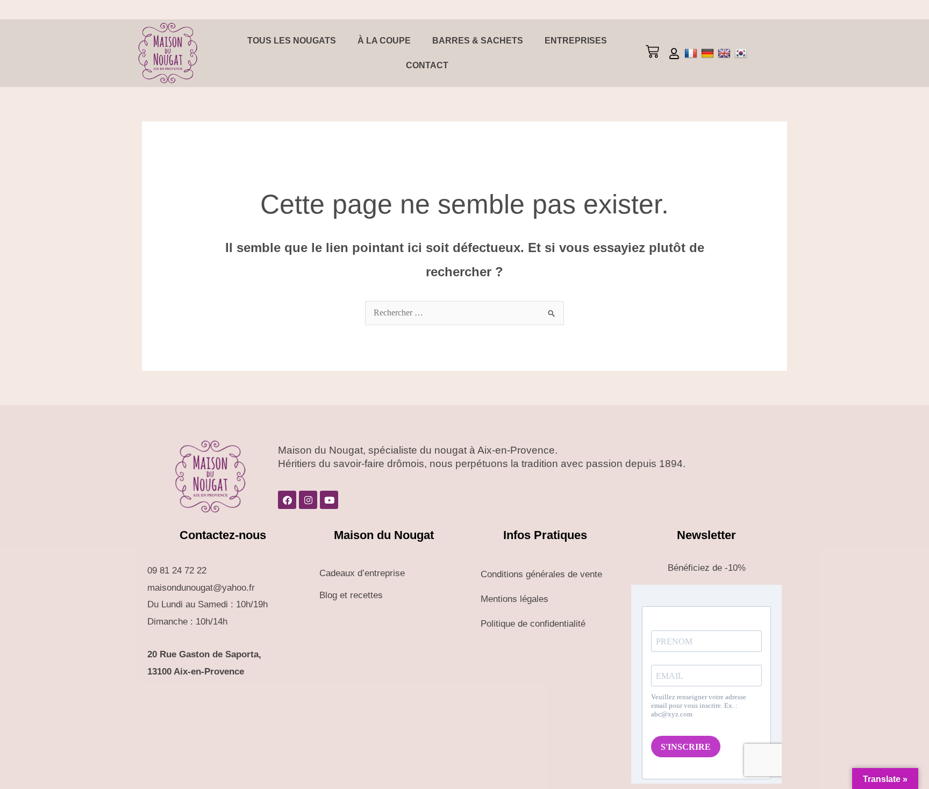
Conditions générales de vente (541, 574)
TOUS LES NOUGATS (291, 40)
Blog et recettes (351, 595)
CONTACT (427, 65)
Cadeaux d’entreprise (362, 573)
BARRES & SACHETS (477, 40)
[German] (709, 53)
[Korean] (742, 53)
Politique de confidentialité (533, 624)
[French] (692, 53)
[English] (725, 53)
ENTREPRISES (576, 40)
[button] (652, 53)
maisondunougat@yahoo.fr (201, 588)
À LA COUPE (384, 40)
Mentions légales (514, 599)
